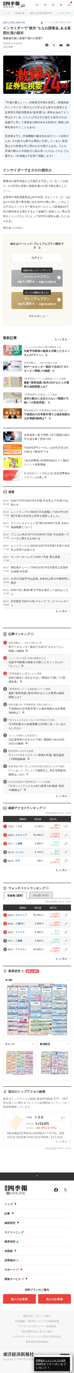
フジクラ (20, 932)
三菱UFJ (20, 923)
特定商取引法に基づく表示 (37, 1331)
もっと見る (61, 339)
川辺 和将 (8, 46)
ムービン (20, 852)
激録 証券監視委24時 (41, 13)
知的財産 (51, 1326)
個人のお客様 (19, 1299)
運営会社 (28, 1316)
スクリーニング (14, 1232)
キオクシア (21, 835)
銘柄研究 (10, 1223)
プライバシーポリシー (30, 1326)
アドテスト (21, 949)
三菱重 (18, 843)
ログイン (37, 257)
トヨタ (18, 826)
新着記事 (19, 13)
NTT (17, 860)
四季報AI (10, 1260)
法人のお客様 (54, 1299)
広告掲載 (20, 1321)
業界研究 (10, 1241)
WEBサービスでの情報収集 (43, 1321)
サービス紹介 (43, 1316)
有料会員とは (37, 315)
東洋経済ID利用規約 (37, 1341)
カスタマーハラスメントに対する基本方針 (37, 1336)
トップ (6, 13)
